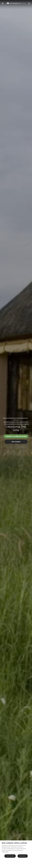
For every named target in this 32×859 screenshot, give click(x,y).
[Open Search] (29, 3)
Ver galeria (15, 441)
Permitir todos (10, 856)
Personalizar (22, 856)
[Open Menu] (2, 3)
